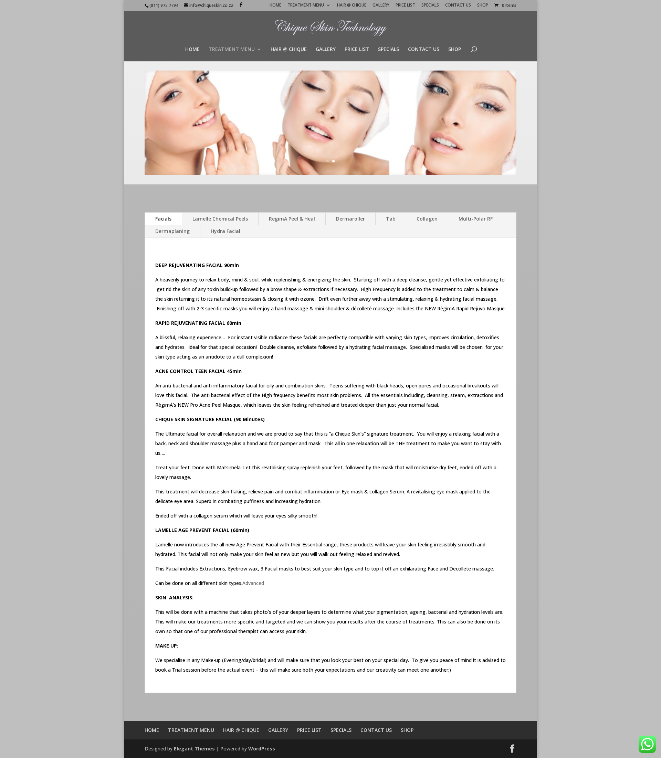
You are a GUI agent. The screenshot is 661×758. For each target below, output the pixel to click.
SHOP (482, 5)
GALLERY (381, 5)
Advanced (253, 583)
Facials (163, 218)
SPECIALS (430, 5)
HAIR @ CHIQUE (351, 5)
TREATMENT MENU (305, 5)
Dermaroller (350, 218)
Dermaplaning (172, 231)
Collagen (427, 218)
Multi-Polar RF (476, 218)
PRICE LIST (405, 5)
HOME (275, 5)
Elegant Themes (194, 748)
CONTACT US (458, 5)
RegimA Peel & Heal (292, 218)
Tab (391, 218)
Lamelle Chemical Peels (220, 218)
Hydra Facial (225, 231)
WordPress (261, 748)
